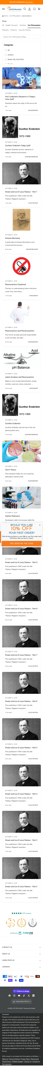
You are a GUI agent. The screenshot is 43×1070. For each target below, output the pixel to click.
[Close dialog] (39, 525)
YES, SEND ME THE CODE (21, 544)
